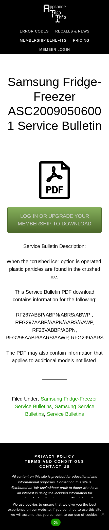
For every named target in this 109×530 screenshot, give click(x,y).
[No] (102, 514)
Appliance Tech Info (55, 13)
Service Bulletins (65, 414)
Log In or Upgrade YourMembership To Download (54, 219)
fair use (40, 488)
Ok (55, 522)
